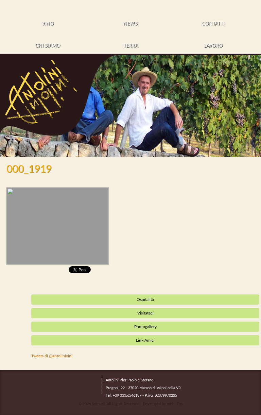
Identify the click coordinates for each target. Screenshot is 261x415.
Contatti (213, 23)
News (130, 23)
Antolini (98, 404)
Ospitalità (145, 299)
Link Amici (145, 340)
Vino (48, 23)
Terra (130, 45)
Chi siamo (47, 45)
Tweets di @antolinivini (51, 356)
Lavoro (213, 45)
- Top (178, 404)
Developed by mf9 (158, 404)
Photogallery (145, 327)
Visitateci (145, 313)
